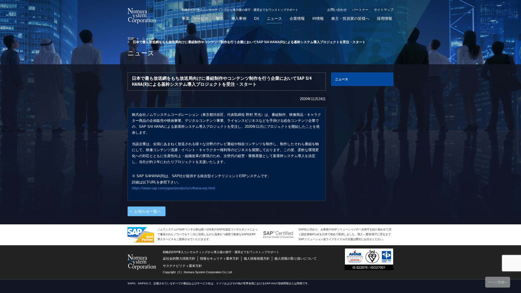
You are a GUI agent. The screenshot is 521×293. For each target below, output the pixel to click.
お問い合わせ (337, 10)
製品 (220, 19)
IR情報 (318, 19)
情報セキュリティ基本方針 (219, 258)
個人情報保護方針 (257, 258)
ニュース (274, 19)
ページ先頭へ (497, 282)
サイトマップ (383, 10)
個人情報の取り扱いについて (295, 258)
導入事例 (238, 19)
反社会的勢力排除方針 (179, 258)
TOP (131, 39)
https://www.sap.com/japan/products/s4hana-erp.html (173, 188)
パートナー (360, 10)
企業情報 (297, 19)
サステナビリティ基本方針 (182, 266)
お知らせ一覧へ (147, 211)
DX (256, 19)
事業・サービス (195, 19)
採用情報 (384, 19)
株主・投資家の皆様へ (350, 19)
